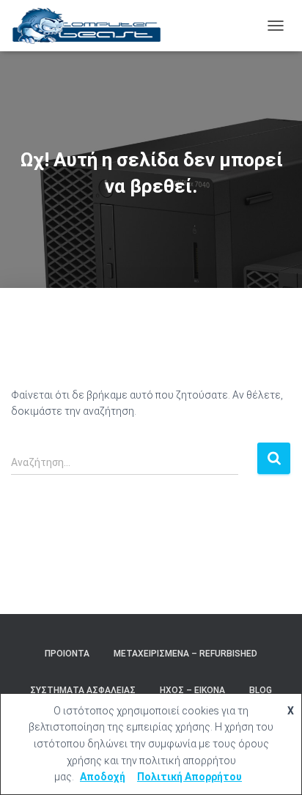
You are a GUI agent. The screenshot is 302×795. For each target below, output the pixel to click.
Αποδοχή (102, 777)
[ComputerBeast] (92, 25)
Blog (260, 690)
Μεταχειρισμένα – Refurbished (185, 653)
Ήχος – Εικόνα (192, 690)
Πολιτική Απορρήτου (189, 777)
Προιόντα (67, 653)
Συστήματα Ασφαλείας (83, 690)
